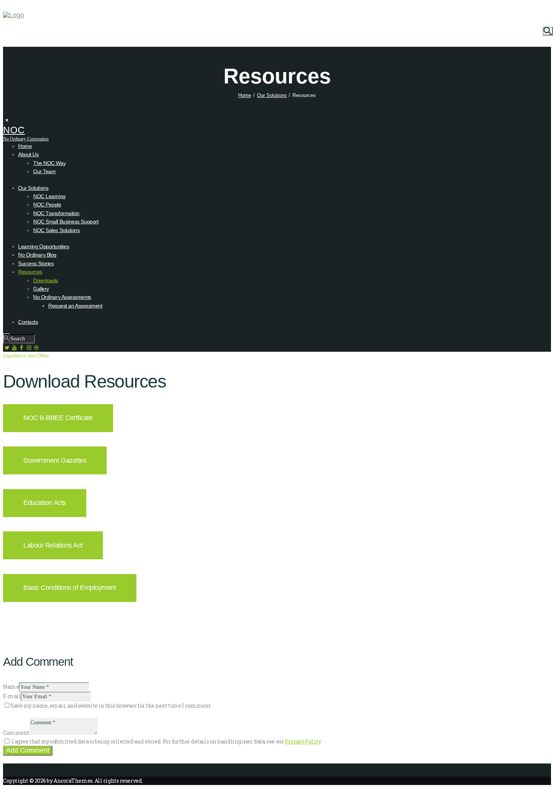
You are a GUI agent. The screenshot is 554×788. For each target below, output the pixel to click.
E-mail (12, 696)
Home (244, 95)
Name (11, 686)
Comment (16, 732)
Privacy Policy (303, 741)
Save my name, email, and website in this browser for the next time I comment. (111, 705)
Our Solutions (272, 95)
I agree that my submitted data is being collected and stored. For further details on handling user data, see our (166, 741)
